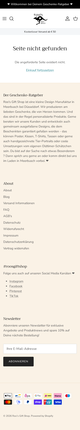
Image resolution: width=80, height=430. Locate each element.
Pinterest (15, 291)
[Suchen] (13, 18)
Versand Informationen (19, 203)
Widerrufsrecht (13, 229)
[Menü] (4, 18)
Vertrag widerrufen (16, 248)
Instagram (16, 281)
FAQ (6, 210)
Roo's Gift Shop (21, 416)
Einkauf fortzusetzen (40, 70)
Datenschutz (12, 223)
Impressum (10, 235)
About (7, 190)
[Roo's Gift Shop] (40, 18)
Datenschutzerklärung (18, 242)
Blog (6, 197)
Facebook (16, 286)
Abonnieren (18, 361)
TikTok (13, 296)
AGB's (7, 216)
